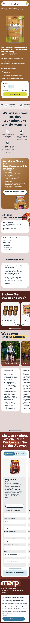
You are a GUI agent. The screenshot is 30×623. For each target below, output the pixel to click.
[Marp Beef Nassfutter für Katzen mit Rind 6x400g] (10, 310)
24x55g (11, 86)
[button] (27, 315)
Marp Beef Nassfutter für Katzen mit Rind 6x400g (8, 321)
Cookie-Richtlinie (8, 613)
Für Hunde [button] (10, 453)
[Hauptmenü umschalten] (4, 3)
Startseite (3, 8)
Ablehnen (5, 615)
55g (5, 86)
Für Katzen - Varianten (12, 8)
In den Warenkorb (15, 94)
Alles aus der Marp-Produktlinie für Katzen (15, 192)
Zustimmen (13, 619)
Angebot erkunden (14, 505)
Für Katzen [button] (21, 453)
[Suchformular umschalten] (22, 3)
